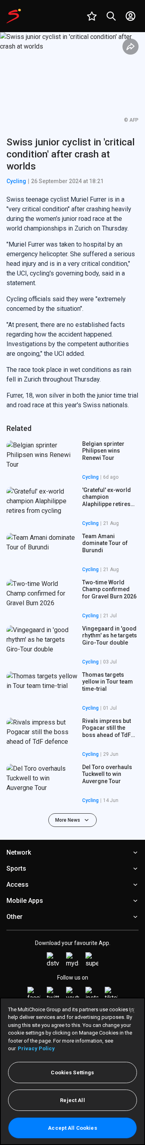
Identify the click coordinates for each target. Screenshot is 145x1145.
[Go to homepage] (13, 16)
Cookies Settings (72, 1072)
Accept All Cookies (72, 1128)
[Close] (132, 1010)
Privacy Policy (36, 1048)
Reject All (72, 1100)
